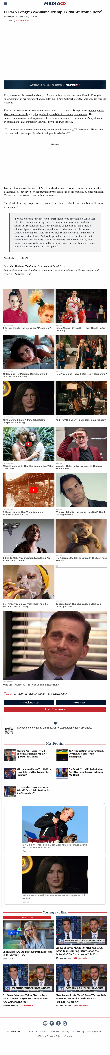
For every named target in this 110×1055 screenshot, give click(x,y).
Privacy (65, 1031)
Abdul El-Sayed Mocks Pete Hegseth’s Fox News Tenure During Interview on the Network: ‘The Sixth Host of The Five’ (79, 951)
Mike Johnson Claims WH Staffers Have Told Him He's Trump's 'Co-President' (34, 772)
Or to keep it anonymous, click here (72, 727)
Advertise (55, 1031)
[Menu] (7, 3)
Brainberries (8, 325)
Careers (44, 1031)
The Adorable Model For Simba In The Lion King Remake (81, 559)
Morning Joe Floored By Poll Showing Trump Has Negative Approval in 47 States (32, 753)
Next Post (79, 702)
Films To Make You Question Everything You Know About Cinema (26, 559)
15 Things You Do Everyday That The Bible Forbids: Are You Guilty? (25, 605)
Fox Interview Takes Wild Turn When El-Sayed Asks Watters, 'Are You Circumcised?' (34, 790)
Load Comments (55, 709)
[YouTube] (45, 1023)
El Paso (18, 693)
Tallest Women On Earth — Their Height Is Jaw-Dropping (81, 329)
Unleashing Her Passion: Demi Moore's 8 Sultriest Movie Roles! (25, 375)
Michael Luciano (64, 958)
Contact (68, 1036)
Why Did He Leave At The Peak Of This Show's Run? (31, 684)
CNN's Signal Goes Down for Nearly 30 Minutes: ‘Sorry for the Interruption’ (86, 753)
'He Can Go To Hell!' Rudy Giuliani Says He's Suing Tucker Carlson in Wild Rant (86, 772)
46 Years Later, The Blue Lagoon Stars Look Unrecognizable (79, 605)
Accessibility (78, 1031)
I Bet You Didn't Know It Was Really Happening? (81, 374)
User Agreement (94, 1031)
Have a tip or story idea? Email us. (34, 727)
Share (9, 20)
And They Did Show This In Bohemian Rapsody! (81, 420)
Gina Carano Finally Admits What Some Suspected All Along (24, 421)
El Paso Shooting (34, 693)
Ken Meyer (9, 17)
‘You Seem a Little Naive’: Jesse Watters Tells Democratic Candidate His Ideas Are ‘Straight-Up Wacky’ (81, 998)
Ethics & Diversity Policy (50, 1036)
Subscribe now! (23, 273)
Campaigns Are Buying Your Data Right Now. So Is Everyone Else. (28, 953)
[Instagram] (65, 1023)
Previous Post (31, 702)
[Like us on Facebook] (58, 1023)
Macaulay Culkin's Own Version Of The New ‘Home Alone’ (79, 467)
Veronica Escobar (56, 693)
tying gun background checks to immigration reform (60, 114)
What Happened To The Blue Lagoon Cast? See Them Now (28, 467)
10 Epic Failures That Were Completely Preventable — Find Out (24, 513)
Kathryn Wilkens (10, 1005)
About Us (32, 1031)
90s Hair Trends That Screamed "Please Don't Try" (27, 329)
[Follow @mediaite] (52, 1023)
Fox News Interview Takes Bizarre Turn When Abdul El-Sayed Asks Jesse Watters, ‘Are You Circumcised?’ (26, 998)
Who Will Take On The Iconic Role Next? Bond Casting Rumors (80, 513)
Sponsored (8, 959)
